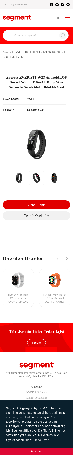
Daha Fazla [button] (41, 440)
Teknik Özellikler (36, 216)
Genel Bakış (36, 205)
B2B (56, 17)
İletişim (36, 342)
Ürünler (18, 52)
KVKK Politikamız (36, 392)
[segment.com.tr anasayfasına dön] (17, 18)
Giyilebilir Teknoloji (15, 57)
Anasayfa (7, 52)
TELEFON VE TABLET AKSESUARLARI (45, 52)
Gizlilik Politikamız (36, 397)
